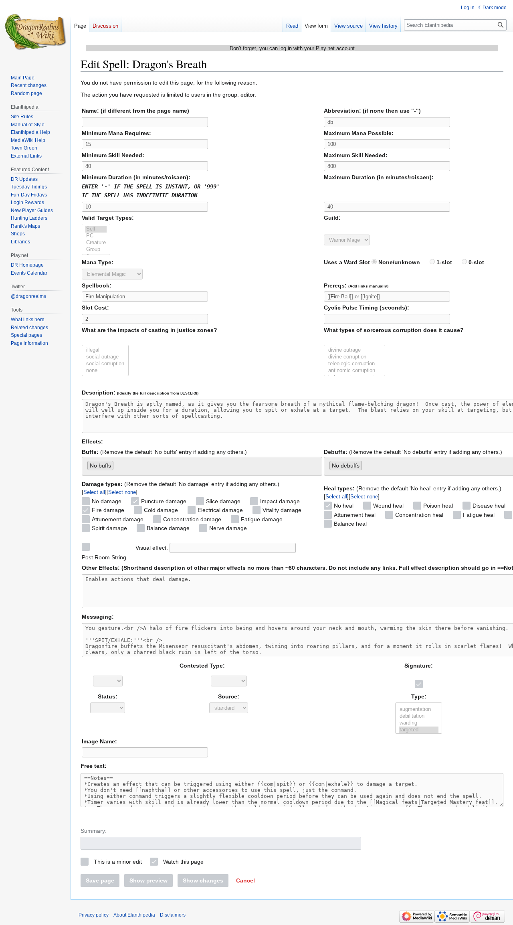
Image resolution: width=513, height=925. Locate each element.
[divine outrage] (354, 350)
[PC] (96, 236)
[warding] (418, 723)
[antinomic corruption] (354, 370)
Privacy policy (94, 915)
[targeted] (418, 730)
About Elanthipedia (134, 915)
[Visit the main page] (35, 32)
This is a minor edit (118, 861)
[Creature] (96, 242)
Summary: (94, 831)
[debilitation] (418, 716)
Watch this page (183, 861)
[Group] (96, 249)
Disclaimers (173, 915)
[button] (245, 880)
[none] (105, 370)
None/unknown (398, 262)
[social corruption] (105, 363)
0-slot (475, 262)
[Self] (96, 229)
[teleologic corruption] (354, 363)
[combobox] (202, 466)
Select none (122, 492)
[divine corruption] (354, 357)
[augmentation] (418, 709)
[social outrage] (105, 357)
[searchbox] (117, 464)
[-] (418, 702)
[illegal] (105, 350)
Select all (94, 492)
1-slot (443, 262)
